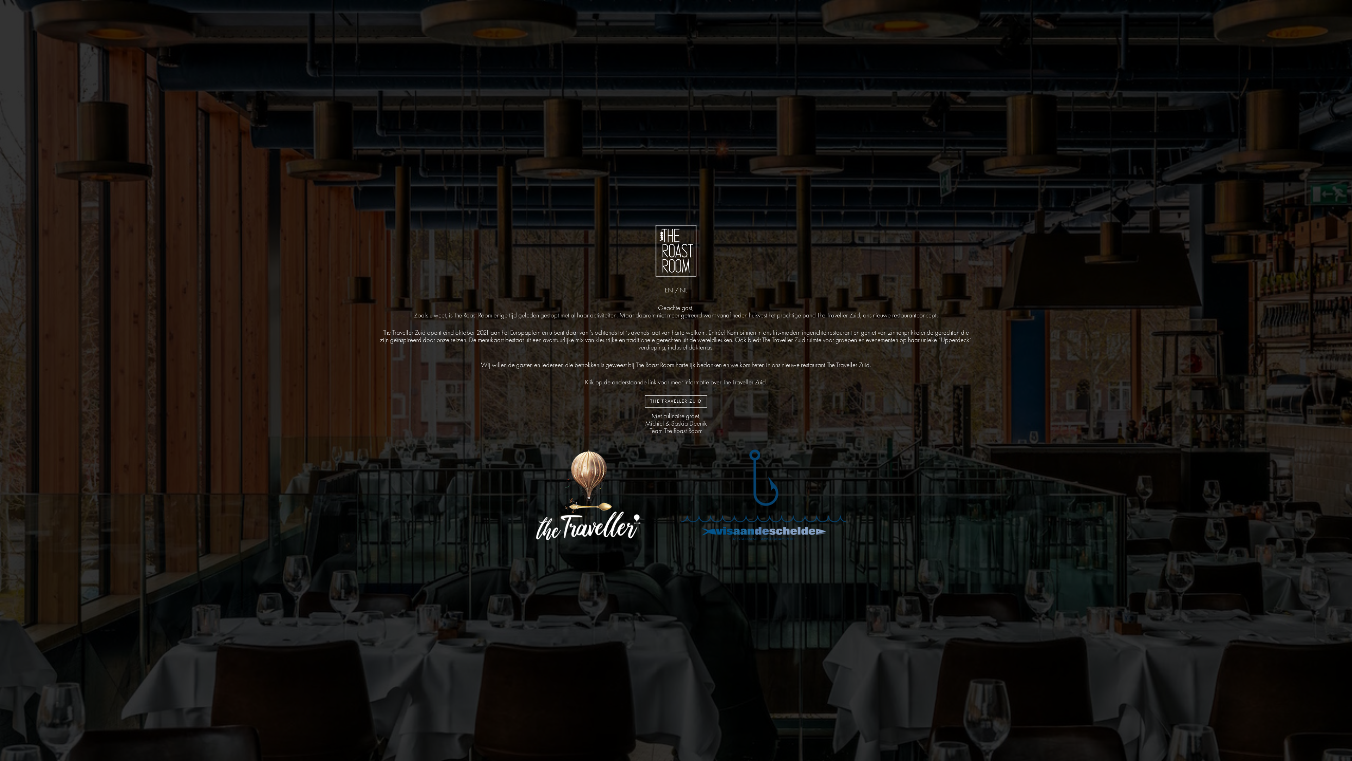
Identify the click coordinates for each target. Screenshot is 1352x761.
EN (669, 290)
